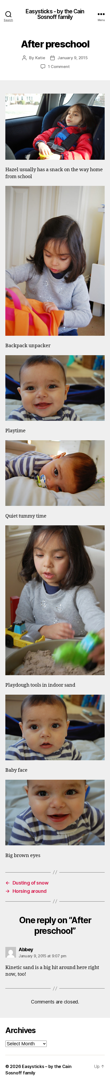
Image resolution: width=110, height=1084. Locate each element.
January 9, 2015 (72, 57)
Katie (40, 57)
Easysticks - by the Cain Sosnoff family (55, 14)
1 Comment (59, 66)
